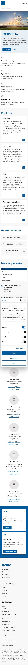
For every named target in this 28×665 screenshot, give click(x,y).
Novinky (4, 609)
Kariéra (4, 606)
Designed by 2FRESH (7, 645)
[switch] (24, 332)
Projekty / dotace (7, 624)
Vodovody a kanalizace (7, 274)
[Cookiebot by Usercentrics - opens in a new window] (19, 300)
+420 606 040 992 (14, 417)
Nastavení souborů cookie (8, 641)
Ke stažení (5, 619)
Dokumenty (7, 49)
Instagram (7, 577)
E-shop (4, 596)
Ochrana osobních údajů (8, 638)
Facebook (6, 572)
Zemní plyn (4, 269)
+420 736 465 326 (14, 474)
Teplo (3, 271)
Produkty (8, 8)
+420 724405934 (14, 501)
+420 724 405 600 (14, 389)
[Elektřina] (14, 129)
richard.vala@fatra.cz (14, 499)
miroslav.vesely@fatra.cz (14, 414)
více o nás (7, 527)
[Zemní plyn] (14, 157)
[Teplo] (14, 185)
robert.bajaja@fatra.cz (14, 387)
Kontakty (16, 49)
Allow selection (14, 358)
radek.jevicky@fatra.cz (14, 442)
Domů (3, 8)
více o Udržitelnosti (10, 551)
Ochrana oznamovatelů (9, 627)
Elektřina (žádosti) (6, 280)
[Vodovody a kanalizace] (14, 211)
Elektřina (4, 277)
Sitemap (4, 635)
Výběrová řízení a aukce (9, 614)
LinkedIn (6, 569)
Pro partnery (6, 622)
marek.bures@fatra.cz (14, 471)
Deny (14, 363)
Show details (19, 348)
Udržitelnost (5, 612)
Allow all (14, 353)
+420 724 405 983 (14, 444)
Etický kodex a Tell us (8, 630)
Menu (23, 3)
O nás (3, 587)
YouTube (6, 575)
